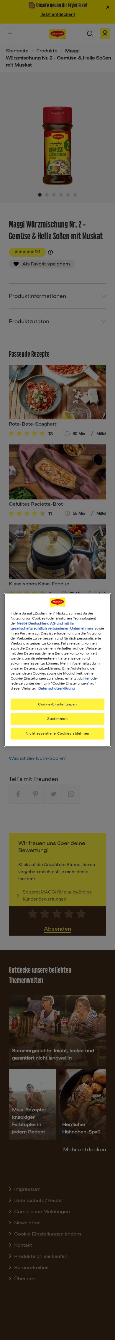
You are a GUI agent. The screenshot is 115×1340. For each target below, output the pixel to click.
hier (86, 678)
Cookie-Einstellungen (57, 704)
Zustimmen (57, 719)
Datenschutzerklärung (56, 688)
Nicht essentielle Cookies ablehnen (57, 733)
